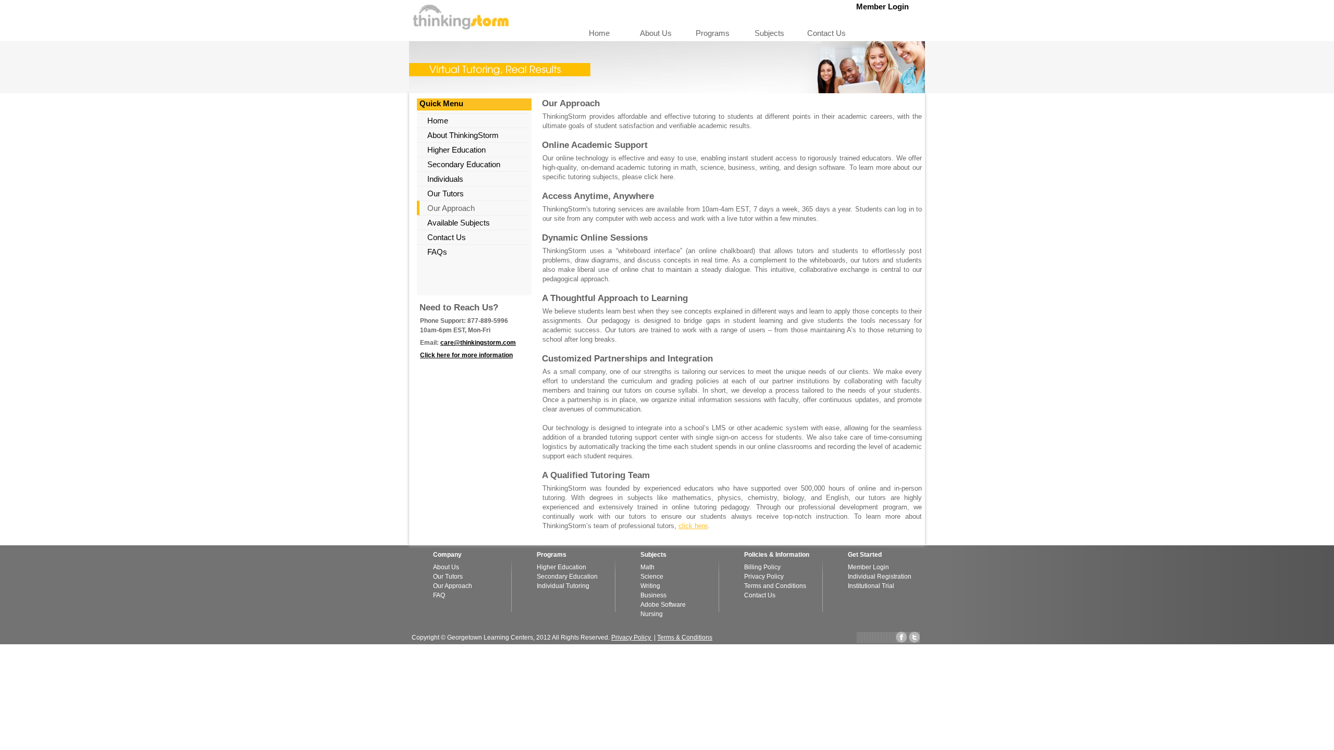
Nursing (651, 614)
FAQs (437, 251)
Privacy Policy (764, 576)
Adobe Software (663, 604)
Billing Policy (762, 567)
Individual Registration (879, 576)
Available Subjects (458, 222)
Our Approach (451, 208)
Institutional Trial (871, 586)
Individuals (445, 178)
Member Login (886, 6)
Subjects (769, 33)
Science (651, 576)
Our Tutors (445, 193)
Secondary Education (463, 164)
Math (647, 567)
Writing (650, 586)
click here (693, 526)
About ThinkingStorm (463, 135)
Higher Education (456, 149)
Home (599, 33)
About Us (656, 33)
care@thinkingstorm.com (478, 342)
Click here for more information (466, 355)
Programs (713, 33)
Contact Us (826, 33)
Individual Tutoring (563, 586)
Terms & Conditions (684, 637)
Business (653, 595)
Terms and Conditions (775, 586)
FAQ (439, 595)
